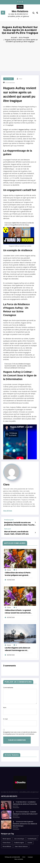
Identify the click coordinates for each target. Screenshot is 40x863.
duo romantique (19, 839)
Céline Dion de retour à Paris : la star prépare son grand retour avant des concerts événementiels (18, 574)
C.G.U (23, 857)
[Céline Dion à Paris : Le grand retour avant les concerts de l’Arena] (20, 596)
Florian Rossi (6, 842)
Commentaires (8, 687)
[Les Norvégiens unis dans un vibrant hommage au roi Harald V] (20, 633)
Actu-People (8, 79)
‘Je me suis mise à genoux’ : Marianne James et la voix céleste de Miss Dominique (25, 824)
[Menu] (3, 13)
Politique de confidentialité (12, 857)
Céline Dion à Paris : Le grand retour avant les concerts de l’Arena (18, 611)
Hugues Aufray (24, 130)
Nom (4, 707)
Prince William (7, 846)
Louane (30, 842)
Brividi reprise (7, 839)
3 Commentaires (10, 82)
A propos (30, 857)
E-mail (5, 719)
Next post (7, 529)
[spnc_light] (37, 13)
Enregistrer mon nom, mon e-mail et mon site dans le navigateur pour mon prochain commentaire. (19, 733)
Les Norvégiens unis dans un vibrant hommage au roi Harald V (17, 649)
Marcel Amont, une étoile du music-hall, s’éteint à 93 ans (16, 532)
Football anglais (19, 842)
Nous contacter (19, 859)
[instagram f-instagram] (20, 2)
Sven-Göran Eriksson (21, 846)
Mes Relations (20, 11)
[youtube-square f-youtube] (22, 2)
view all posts (7, 510)
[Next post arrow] (35, 532)
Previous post (9, 520)
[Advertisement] (20, 57)
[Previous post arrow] (35, 522)
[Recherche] (33, 13)
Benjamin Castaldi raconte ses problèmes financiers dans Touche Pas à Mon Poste (19, 523)
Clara (20, 79)
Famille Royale (32, 839)
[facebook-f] (18, 2)
